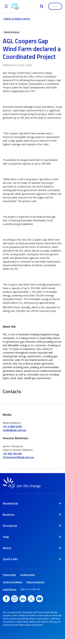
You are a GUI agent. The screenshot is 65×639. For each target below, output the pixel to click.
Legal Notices (9, 589)
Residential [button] (10, 503)
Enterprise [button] (10, 526)
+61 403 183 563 (12, 453)
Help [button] (6, 537)
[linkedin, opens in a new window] (22, 598)
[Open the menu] (6, 6)
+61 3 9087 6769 (12, 426)
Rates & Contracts (35, 582)
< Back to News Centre (16, 18)
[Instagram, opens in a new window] (14, 598)
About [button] (7, 548)
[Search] (41, 6)
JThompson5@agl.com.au (18, 457)
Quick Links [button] (10, 559)
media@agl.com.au (14, 430)
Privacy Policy (9, 574)
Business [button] (9, 515)
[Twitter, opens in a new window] (31, 598)
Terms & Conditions (12, 582)
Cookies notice (27, 574)
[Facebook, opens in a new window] (6, 598)
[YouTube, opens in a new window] (39, 598)
